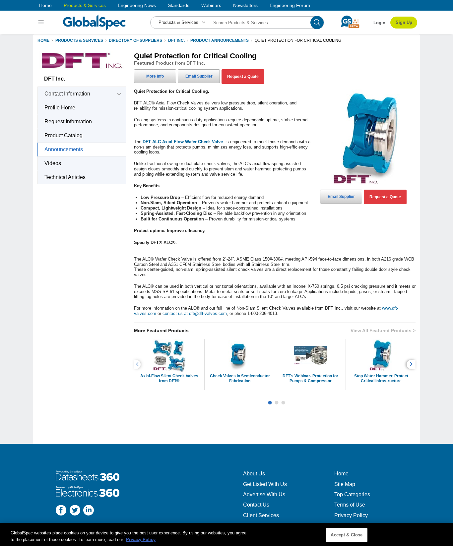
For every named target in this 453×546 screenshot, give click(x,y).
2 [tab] (276, 400)
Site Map (344, 484)
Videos (52, 163)
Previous (138, 364)
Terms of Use (349, 505)
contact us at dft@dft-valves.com (194, 313)
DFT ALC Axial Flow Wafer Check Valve (183, 141)
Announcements (63, 149)
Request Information (68, 121)
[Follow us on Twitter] (75, 511)
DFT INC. (176, 40)
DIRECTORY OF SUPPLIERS (135, 40)
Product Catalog (63, 135)
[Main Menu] (41, 23)
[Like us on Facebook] (61, 511)
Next (412, 364)
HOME (43, 40)
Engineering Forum (290, 5)
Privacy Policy (351, 515)
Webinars (211, 5)
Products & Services (85, 5)
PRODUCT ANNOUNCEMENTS (219, 40)
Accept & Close (346, 534)
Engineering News (137, 5)
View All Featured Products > (383, 330)
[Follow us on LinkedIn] (88, 511)
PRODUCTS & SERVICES (79, 40)
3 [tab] (283, 400)
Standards (178, 5)
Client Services (261, 515)
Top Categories (352, 494)
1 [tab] (270, 400)
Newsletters (245, 5)
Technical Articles (65, 177)
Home (45, 5)
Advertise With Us (264, 494)
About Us (254, 473)
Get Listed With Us (265, 484)
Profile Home (59, 107)
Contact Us (256, 505)
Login (379, 22)
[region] (226, 534)
